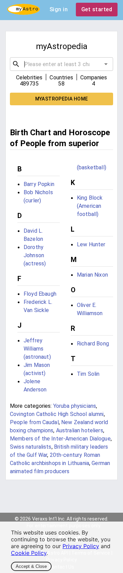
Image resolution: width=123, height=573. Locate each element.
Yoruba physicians (74, 406)
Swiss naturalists (31, 447)
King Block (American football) (90, 206)
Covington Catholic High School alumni (57, 414)
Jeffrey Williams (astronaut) (37, 348)
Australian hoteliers (79, 430)
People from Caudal (34, 422)
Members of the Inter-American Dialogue (60, 438)
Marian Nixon (92, 275)
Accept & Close (31, 566)
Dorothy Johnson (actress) (35, 255)
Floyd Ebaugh (40, 294)
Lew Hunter (91, 244)
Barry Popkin (39, 184)
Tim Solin (88, 374)
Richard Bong (93, 343)
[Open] (106, 64)
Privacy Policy (81, 546)
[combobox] (61, 64)
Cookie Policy (28, 552)
